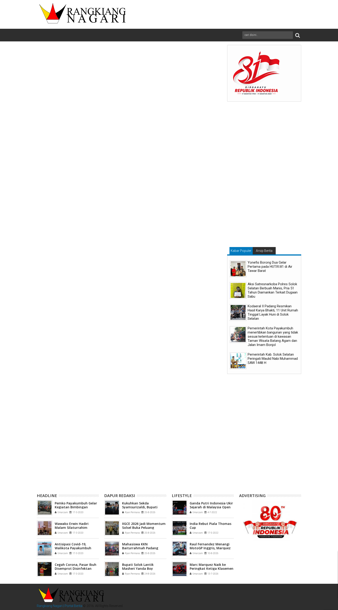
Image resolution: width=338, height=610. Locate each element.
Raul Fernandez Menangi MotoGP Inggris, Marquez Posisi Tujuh (210, 548)
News (55, 389)
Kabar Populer (241, 251)
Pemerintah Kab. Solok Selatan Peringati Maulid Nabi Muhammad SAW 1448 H (273, 358)
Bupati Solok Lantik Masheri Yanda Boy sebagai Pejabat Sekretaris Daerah (189, 465)
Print (190, 76)
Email (206, 76)
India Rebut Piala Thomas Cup (210, 525)
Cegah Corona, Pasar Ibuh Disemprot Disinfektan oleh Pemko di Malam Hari (76, 568)
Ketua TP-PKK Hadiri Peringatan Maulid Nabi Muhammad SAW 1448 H (68, 465)
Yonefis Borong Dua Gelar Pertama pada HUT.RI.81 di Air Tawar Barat (270, 266)
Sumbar (81, 389)
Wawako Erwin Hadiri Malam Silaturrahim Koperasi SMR (72, 527)
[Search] (297, 35)
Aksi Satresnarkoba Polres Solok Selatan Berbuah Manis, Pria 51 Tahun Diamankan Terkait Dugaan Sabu (273, 290)
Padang (67, 389)
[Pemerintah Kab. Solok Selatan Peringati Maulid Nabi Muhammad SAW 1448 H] (238, 360)
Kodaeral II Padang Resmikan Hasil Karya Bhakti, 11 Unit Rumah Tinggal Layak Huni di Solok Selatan (273, 312)
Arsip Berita (264, 251)
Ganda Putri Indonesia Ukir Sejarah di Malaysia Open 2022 (211, 507)
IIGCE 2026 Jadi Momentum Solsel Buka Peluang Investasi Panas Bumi (144, 527)
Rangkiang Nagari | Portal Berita (59, 606)
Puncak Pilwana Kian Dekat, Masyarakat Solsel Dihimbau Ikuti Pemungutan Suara (128, 465)
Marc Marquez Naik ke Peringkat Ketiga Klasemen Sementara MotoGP (211, 568)
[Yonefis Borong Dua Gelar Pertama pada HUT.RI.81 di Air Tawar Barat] (238, 268)
